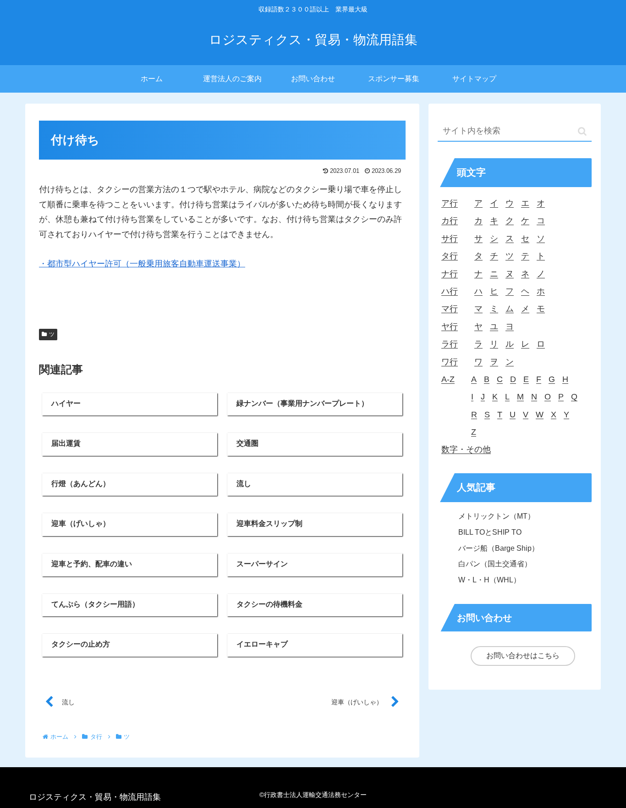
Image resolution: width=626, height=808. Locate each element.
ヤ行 (449, 326)
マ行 (449, 308)
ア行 (449, 203)
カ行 (449, 220)
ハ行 (449, 291)
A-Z (448, 379)
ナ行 (449, 273)
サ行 (449, 238)
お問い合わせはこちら (523, 655)
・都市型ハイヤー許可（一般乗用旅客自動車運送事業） (142, 263)
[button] (582, 131)
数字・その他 (466, 449)
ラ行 (449, 344)
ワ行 (449, 361)
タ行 (449, 255)
